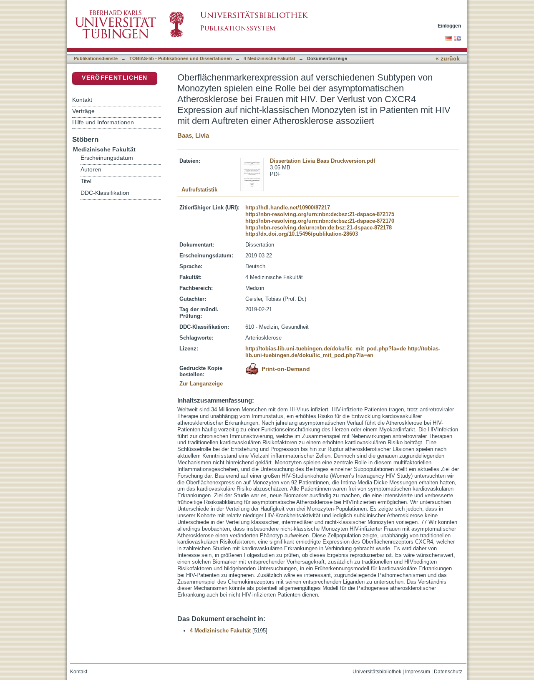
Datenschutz (448, 672)
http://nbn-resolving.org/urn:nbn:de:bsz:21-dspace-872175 (319, 214)
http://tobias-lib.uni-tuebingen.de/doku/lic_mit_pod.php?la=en (342, 351)
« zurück (448, 58)
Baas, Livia (193, 135)
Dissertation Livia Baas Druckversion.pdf (322, 161)
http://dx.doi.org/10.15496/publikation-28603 (301, 234)
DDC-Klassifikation (105, 193)
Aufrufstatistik (199, 189)
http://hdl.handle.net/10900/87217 (287, 207)
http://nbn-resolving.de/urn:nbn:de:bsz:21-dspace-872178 (318, 227)
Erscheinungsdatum (107, 158)
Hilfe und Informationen (103, 122)
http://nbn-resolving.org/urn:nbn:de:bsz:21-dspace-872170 (319, 221)
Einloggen (449, 25)
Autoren (91, 169)
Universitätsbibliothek (377, 672)
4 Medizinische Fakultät (269, 58)
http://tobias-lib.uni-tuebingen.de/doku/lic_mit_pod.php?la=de (325, 348)
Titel (86, 181)
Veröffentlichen (114, 78)
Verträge (83, 111)
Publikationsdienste (96, 58)
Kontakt (82, 99)
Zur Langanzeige (201, 383)
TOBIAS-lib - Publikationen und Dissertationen (180, 58)
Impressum (417, 672)
